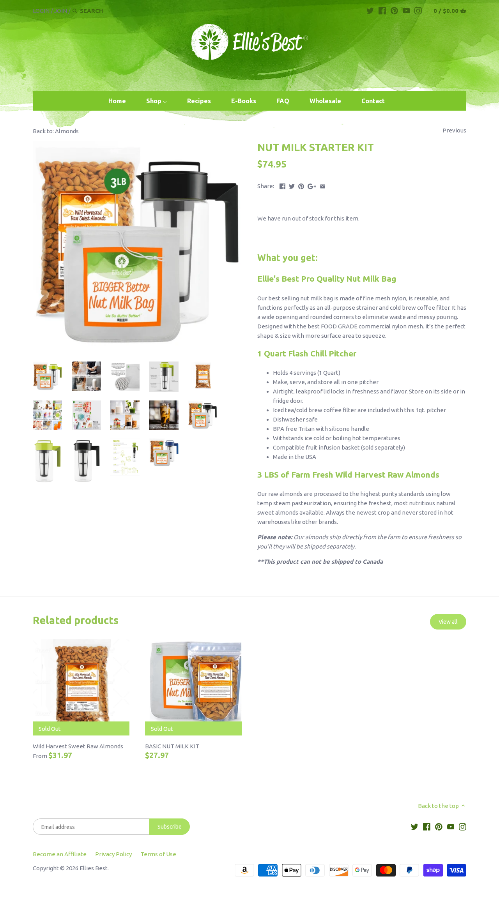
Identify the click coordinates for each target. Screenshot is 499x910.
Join (60, 10)
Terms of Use (158, 854)
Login (41, 10)
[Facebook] (382, 10)
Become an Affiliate (60, 854)
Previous (454, 130)
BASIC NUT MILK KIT (172, 746)
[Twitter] (370, 10)
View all (448, 622)
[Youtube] (406, 10)
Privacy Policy (113, 854)
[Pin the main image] (301, 185)
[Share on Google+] (312, 185)
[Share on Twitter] (292, 185)
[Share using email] (323, 185)
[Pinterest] (394, 10)
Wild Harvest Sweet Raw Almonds (78, 746)
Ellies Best (94, 868)
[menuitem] (117, 101)
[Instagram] (418, 10)
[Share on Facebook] (282, 185)
